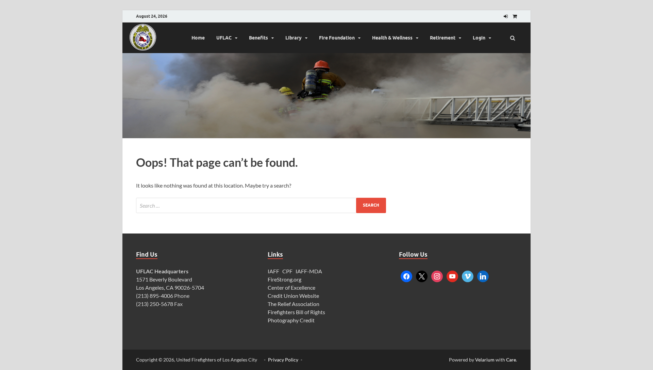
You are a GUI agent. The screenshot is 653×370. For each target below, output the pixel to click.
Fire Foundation (337, 38)
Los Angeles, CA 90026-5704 (170, 287)
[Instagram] (437, 275)
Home (198, 38)
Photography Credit (292, 320)
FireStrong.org (284, 279)
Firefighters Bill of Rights (296, 312)
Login (479, 38)
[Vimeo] (467, 275)
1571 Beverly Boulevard (164, 279)
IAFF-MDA (309, 271)
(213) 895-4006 (154, 295)
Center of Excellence (291, 287)
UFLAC (224, 38)
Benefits (258, 38)
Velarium (485, 360)
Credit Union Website (293, 295)
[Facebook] (406, 275)
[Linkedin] (483, 275)
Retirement (442, 38)
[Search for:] (261, 205)
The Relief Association (293, 304)
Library (293, 38)
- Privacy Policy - (283, 360)
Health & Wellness (392, 38)
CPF (287, 271)
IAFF (273, 271)
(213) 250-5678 (154, 304)
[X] (422, 275)
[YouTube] (452, 275)
